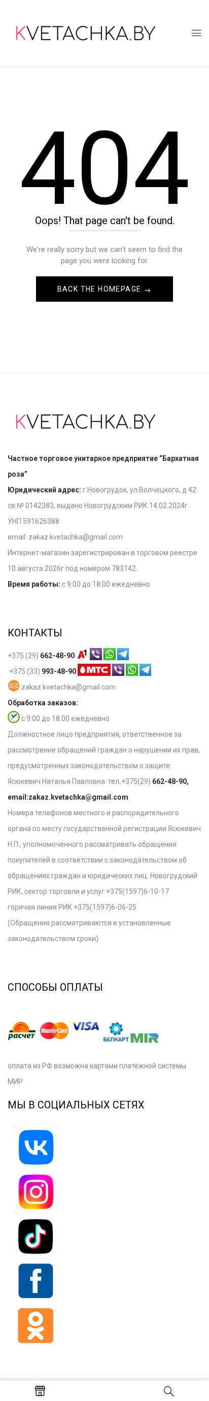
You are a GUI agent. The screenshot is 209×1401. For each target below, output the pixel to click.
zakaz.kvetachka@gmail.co (72, 537)
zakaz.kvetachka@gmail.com (68, 687)
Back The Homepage (100, 289)
